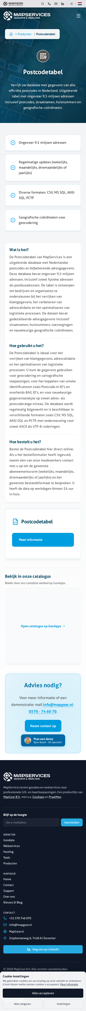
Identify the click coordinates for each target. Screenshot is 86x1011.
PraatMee (55, 797)
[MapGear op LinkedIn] (63, 4)
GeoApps (38, 797)
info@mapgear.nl (58, 704)
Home (7, 879)
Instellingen (63, 1003)
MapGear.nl (16, 931)
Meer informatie (30, 540)
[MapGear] (13, 4)
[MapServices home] (30, 15)
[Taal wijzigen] (80, 4)
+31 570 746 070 (20, 918)
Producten (24, 34)
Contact (8, 885)
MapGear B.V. (11, 797)
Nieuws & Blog (13, 902)
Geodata (8, 840)
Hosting (8, 851)
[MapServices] (26, 776)
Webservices (11, 846)
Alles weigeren (22, 1003)
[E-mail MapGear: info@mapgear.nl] (56, 4)
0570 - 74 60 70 (43, 711)
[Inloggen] (71, 4)
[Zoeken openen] (43, 4)
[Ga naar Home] (11, 34)
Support (8, 890)
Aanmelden (71, 822)
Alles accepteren (43, 993)
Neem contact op (43, 726)
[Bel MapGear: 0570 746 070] (49, 4)
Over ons (9, 896)
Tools (6, 857)
